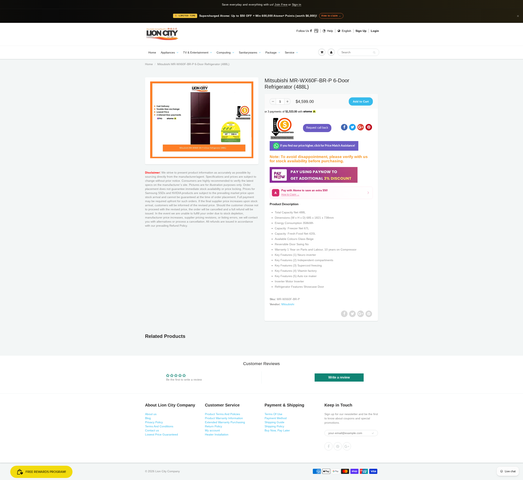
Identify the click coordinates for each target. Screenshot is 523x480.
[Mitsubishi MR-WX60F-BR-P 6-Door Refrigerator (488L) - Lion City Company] (201, 119)
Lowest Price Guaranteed (161, 434)
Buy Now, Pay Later (277, 430)
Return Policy (213, 426)
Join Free (281, 4)
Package (271, 52)
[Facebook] (311, 31)
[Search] (374, 52)
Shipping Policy (274, 426)
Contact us (152, 430)
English (346, 30)
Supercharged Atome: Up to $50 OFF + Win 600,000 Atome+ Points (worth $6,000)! (258, 15)
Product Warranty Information (224, 418)
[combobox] (358, 52)
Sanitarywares (248, 52)
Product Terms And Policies (222, 414)
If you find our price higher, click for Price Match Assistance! (317, 145)
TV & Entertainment (195, 52)
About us (150, 414)
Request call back (317, 127)
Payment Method (276, 418)
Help (329, 30)
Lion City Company (167, 471)
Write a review (339, 377)
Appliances (168, 52)
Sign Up (361, 30)
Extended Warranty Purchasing (225, 422)
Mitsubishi (287, 304)
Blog (148, 418)
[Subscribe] (372, 433)
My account (212, 430)
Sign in (296, 4)
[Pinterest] (338, 446)
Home (152, 52)
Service (289, 52)
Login (375, 30)
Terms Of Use (273, 414)
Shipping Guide (274, 422)
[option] (201, 119)
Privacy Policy (154, 422)
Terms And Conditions (159, 426)
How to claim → (331, 15)
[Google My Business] (316, 31)
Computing (224, 52)
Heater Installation (216, 434)
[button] (321, 193)
